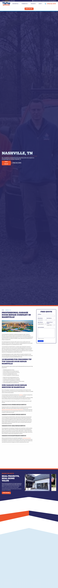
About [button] (40, 3)
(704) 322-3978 (16, 163)
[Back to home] (6, 4)
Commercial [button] (25, 3)
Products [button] (33, 3)
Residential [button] (15, 3)
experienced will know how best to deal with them (12, 409)
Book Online (29, 8)
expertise (21, 394)
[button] (27, 489)
